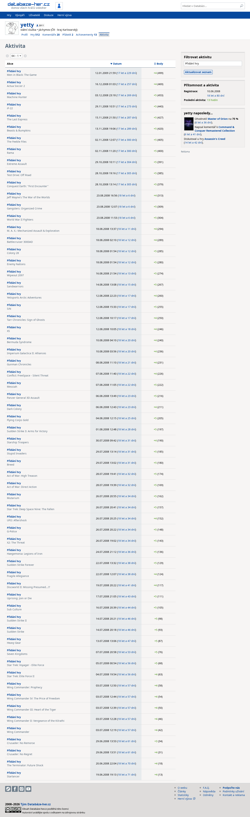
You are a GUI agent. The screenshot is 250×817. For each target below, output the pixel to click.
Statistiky (183, 795)
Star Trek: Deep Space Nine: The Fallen (30, 509)
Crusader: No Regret (19, 754)
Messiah (12, 386)
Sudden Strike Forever (20, 565)
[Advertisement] (213, 178)
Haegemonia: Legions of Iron (24, 553)
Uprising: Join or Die (19, 598)
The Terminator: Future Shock (25, 765)
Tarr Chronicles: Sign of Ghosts (26, 320)
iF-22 (10, 108)
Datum (117, 63)
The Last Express (17, 119)
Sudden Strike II (17, 620)
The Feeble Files (17, 141)
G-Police (12, 531)
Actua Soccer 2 (16, 86)
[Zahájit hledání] (242, 6)
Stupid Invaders (17, 453)
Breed (10, 464)
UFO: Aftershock (17, 520)
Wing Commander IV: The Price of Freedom (33, 698)
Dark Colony (14, 409)
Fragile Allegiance (18, 576)
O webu (182, 787)
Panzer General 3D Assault (23, 397)
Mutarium (13, 498)
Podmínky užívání (233, 791)
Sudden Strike (15, 631)
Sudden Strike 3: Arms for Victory (27, 431)
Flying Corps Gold (18, 420)
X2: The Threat (16, 542)
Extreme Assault (17, 164)
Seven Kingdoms (17, 654)
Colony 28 (13, 253)
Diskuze (48, 15)
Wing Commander (18, 732)
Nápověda (209, 791)
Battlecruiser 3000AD (20, 242)
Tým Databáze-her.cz (35, 804)
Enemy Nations (16, 264)
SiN (9, 308)
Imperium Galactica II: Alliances (26, 353)
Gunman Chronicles (19, 364)
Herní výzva (64, 15)
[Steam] (8, 789)
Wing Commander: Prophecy (24, 687)
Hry (9, 15)
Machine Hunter (17, 97)
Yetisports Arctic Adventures (24, 297)
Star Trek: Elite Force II (20, 676)
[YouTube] (28, 789)
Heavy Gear (14, 642)
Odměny (208, 795)
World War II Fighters (20, 219)
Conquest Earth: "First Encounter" (27, 186)
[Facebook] (15, 789)
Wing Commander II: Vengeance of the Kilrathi (35, 720)
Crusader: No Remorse (21, 743)
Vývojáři (20, 15)
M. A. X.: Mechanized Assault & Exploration (33, 230)
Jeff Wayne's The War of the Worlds (28, 197)
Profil (24, 34)
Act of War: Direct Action (22, 487)
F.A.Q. (206, 787)
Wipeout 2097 (15, 275)
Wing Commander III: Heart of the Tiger (31, 709)
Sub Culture (14, 609)
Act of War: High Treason (22, 475)
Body (160, 63)
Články (182, 791)
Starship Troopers (18, 442)
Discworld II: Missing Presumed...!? (28, 587)
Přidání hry (14, 71)
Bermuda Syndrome (19, 342)
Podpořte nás (231, 787)
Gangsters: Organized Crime (24, 208)
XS (8, 331)
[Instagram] (22, 789)
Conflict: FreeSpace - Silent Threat (27, 375)
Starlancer (13, 776)
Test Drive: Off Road (19, 175)
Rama (10, 152)
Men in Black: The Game (22, 74)
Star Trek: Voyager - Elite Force (25, 665)
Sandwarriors (15, 286)
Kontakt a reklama (234, 795)
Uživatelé (34, 15)
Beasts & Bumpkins (19, 130)
